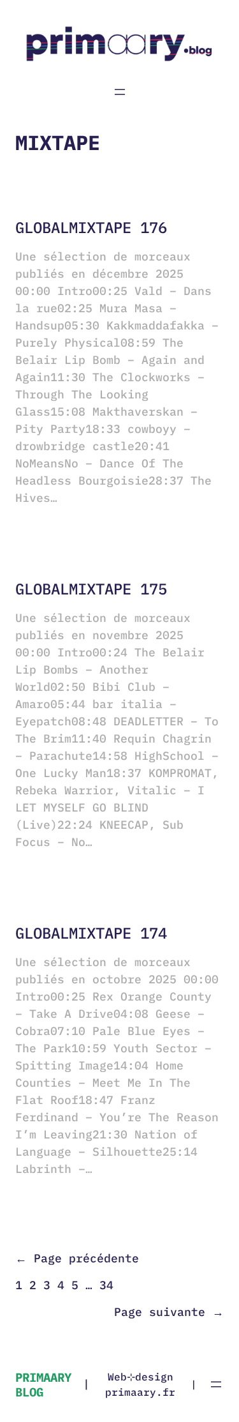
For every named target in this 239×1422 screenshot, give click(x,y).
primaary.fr (140, 1392)
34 (106, 1285)
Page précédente (77, 1259)
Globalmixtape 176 (91, 227)
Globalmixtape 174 (91, 933)
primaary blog (43, 1384)
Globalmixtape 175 (91, 589)
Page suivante (169, 1312)
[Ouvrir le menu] (119, 92)
